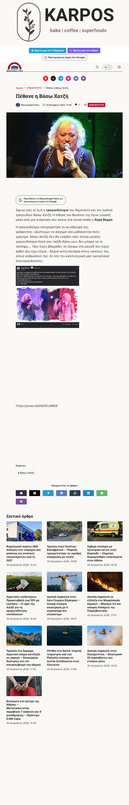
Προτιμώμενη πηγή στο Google (66, 57)
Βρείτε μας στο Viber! (85, 50)
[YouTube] (45, 78)
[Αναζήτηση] (97, 67)
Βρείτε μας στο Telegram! (49, 50)
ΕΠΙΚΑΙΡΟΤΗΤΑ (96, 105)
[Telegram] (60, 78)
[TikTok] (53, 78)
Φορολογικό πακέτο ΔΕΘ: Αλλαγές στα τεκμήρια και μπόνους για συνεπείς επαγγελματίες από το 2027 (23, 553)
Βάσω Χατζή (26, 472)
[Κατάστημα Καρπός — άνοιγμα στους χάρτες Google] (64, 22)
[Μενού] (119, 67)
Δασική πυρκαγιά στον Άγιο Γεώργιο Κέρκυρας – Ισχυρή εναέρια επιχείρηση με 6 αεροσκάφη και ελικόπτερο (63, 605)
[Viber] (83, 78)
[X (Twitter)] (34, 493)
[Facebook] (75, 78)
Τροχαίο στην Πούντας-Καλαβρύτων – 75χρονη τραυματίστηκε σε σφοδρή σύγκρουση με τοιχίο (64, 551)
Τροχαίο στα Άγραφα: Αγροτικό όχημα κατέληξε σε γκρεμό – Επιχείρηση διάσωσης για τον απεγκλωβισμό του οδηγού (23, 657)
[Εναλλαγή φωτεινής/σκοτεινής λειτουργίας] (107, 67)
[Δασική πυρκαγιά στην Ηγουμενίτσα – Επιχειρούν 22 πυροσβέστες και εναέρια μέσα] (104, 635)
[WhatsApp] (101, 493)
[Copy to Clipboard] (75, 493)
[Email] (21, 493)
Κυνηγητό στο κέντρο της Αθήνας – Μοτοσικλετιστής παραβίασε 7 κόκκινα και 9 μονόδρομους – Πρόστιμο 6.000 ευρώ (23, 709)
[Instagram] (68, 78)
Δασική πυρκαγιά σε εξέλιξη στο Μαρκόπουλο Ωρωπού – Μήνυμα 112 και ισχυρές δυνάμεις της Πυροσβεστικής (104, 603)
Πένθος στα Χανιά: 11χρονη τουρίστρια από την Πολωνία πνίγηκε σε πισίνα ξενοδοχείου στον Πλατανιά (64, 657)
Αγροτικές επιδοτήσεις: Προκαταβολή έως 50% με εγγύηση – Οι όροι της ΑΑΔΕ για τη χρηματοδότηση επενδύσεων (22, 605)
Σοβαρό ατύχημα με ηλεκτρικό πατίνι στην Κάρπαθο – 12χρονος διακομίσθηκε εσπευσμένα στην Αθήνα (104, 553)
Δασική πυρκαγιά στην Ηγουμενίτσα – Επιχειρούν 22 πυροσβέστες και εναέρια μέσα (104, 656)
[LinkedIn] (88, 493)
